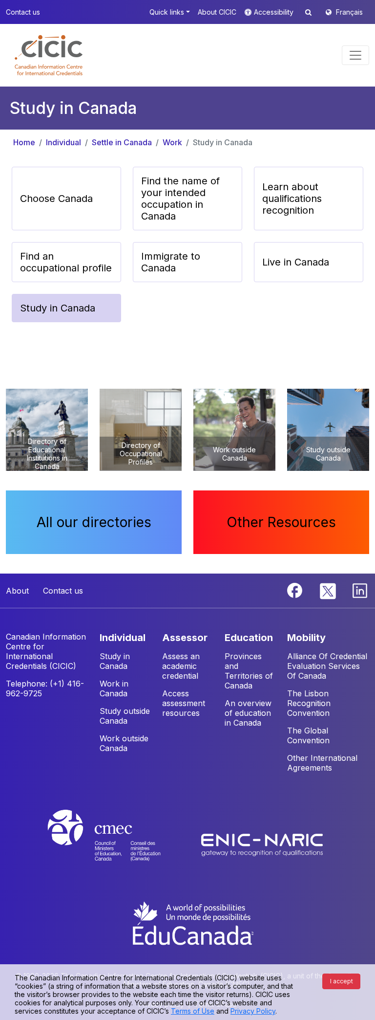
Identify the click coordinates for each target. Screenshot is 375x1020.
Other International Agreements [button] (322, 763)
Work (172, 142)
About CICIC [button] (217, 12)
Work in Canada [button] (114, 688)
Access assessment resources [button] (183, 703)
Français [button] (349, 12)
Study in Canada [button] (57, 308)
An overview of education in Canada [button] (248, 713)
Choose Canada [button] (56, 198)
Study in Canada (222, 142)
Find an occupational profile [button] (66, 262)
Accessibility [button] (274, 12)
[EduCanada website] (192, 922)
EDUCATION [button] (249, 637)
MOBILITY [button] (306, 637)
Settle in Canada (122, 142)
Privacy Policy (252, 1011)
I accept (341, 981)
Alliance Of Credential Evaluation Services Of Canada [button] (327, 666)
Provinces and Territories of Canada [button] (249, 670)
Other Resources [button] (281, 522)
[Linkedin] (360, 590)
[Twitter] (328, 590)
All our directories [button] (94, 522)
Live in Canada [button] (295, 262)
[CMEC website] (116, 844)
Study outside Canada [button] (125, 716)
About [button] (17, 591)
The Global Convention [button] (308, 735)
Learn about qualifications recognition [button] (292, 198)
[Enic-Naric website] (262, 844)
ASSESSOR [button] (185, 637)
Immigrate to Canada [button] (170, 262)
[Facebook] (296, 590)
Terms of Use (192, 1011)
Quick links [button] (166, 12)
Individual (63, 142)
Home (24, 142)
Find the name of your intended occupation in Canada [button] (180, 198)
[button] (48, 55)
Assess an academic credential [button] (181, 666)
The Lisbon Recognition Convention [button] (309, 703)
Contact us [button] (23, 12)
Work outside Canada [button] (124, 743)
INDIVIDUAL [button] (123, 637)
